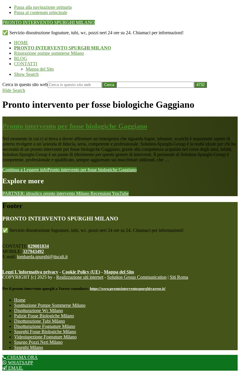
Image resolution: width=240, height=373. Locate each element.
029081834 (38, 246)
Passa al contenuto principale (40, 12)
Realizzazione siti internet (79, 277)
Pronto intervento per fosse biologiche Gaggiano (74, 126)
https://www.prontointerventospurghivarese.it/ (128, 288)
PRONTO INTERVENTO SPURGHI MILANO (48, 22)
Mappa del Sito (119, 271)
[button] (26, 74)
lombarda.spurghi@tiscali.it (42, 256)
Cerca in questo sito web (25, 84)
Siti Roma (179, 277)
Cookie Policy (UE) (81, 271)
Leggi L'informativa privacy (30, 271)
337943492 (33, 251)
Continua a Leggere (69, 169)
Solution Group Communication (137, 277)
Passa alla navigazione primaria (43, 7)
